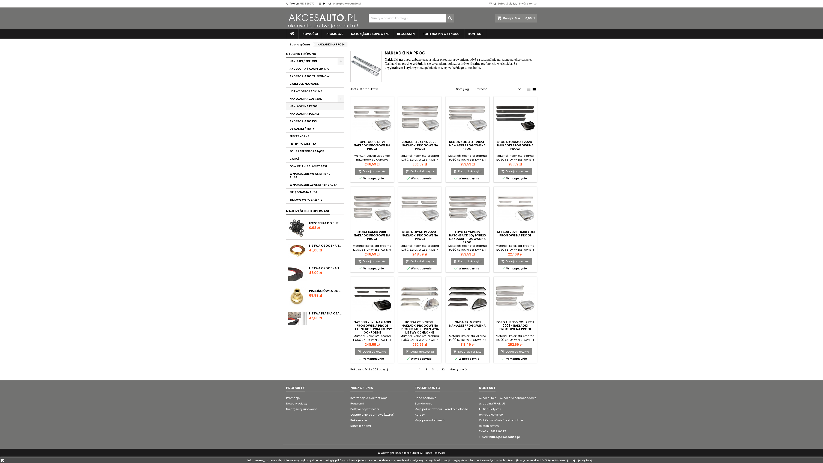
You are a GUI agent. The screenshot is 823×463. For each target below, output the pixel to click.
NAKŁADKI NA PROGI (304, 106)
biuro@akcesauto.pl (347, 3)
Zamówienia (423, 403)
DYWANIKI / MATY (302, 129)
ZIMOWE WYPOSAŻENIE (306, 200)
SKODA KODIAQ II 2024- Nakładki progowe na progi (467, 145)
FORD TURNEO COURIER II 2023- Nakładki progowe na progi (515, 325)
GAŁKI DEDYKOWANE (304, 84)
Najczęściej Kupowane (308, 211)
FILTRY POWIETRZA (303, 144)
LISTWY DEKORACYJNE (306, 91)
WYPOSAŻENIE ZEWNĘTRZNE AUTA (313, 185)
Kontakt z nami (360, 426)
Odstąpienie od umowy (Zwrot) (372, 415)
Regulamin (406, 34)
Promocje (334, 34)
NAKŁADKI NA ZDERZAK (306, 99)
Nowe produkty (296, 403)
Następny (459, 369)
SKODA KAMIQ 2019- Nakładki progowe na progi (372, 235)
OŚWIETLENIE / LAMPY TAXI (308, 166)
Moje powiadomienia (430, 420)
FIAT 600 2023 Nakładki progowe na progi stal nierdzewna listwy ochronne (372, 327)
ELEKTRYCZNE (299, 136)
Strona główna (301, 53)
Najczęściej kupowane (370, 34)
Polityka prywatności (441, 34)
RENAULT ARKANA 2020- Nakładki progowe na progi (419, 145)
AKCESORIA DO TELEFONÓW (309, 76)
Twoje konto (427, 387)
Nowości (310, 34)
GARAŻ (294, 159)
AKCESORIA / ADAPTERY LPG (310, 69)
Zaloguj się (504, 3)
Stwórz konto (527, 3)
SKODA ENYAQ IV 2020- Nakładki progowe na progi (420, 235)
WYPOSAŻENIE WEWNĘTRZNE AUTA (310, 175)
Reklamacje (358, 420)
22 (443, 369)
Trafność (498, 89)
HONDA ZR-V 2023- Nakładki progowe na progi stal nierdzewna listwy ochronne (420, 327)
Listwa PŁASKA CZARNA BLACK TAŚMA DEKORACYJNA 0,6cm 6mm (325, 313)
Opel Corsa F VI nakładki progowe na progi (372, 145)
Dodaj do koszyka (372, 171)
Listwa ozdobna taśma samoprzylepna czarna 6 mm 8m (325, 268)
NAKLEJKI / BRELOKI (303, 61)
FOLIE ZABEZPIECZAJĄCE (307, 151)
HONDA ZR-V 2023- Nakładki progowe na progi (467, 325)
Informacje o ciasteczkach (368, 398)
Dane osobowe (425, 398)
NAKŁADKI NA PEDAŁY (304, 114)
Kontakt (475, 34)
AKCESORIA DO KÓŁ (304, 121)
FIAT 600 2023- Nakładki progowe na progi (515, 234)
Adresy (420, 415)
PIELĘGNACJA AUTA (303, 192)
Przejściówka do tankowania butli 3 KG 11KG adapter (325, 291)
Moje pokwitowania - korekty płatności (442, 409)
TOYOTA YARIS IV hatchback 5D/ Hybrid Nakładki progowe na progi (467, 237)
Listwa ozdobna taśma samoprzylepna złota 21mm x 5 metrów (325, 245)
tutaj (589, 460)
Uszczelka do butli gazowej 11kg (325, 223)
